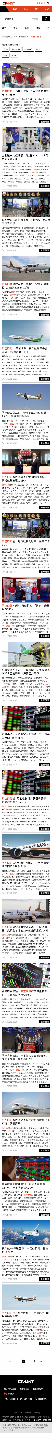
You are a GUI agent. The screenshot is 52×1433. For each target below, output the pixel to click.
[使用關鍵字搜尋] (46, 18)
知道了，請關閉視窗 (43, 1420)
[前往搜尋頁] (48, 3)
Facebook (13, 1399)
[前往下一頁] (34, 1361)
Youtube (28, 1399)
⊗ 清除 (35, 18)
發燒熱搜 (10, 1393)
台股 (6, 49)
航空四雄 (16, 49)
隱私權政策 (38, 1389)
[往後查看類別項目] (46, 9)
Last (41, 1361)
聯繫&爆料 (24, 1389)
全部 (4, 27)
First (11, 1361)
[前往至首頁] (9, 3)
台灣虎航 (28, 49)
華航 (6, 55)
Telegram (42, 1399)
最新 (15, 9)
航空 (38, 49)
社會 (15, 27)
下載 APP (40, 3)
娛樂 (27, 27)
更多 (14, 55)
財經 (38, 27)
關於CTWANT (10, 1389)
